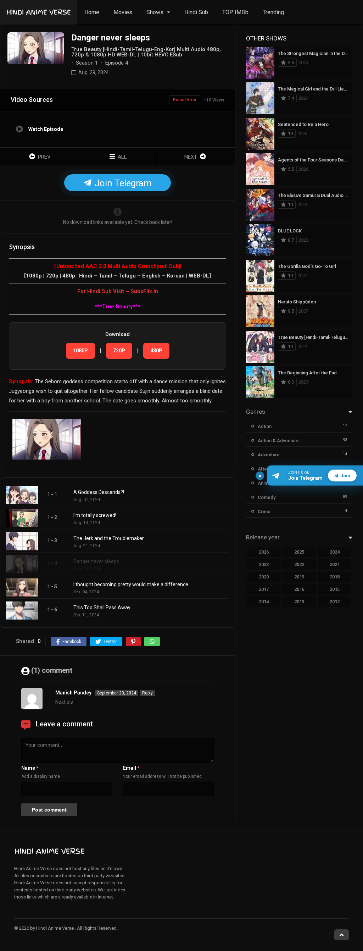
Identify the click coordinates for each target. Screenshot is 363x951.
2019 (299, 576)
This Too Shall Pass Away (101, 607)
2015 (335, 589)
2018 (335, 576)
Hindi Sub (196, 12)
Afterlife (266, 469)
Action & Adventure (278, 440)
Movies (122, 12)
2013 (299, 601)
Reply (147, 693)
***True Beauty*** (117, 306)
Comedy (266, 497)
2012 (335, 601)
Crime (264, 511)
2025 (299, 552)
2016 (299, 589)
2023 (264, 564)
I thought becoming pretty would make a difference (130, 584)
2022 (299, 564)
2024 (335, 552)
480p (156, 350)
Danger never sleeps (96, 561)
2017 (264, 589)
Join (345, 475)
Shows (154, 12)
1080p (80, 350)
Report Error (184, 99)
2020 (264, 576)
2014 (264, 601)
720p (119, 350)
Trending (273, 12)
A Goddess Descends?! (98, 492)
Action (265, 426)
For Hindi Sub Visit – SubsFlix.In (117, 291)
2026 (264, 552)
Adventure (269, 454)
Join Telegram (122, 183)
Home (91, 12)
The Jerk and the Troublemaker (108, 538)
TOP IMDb (235, 12)
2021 (335, 564)
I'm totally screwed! (94, 515)
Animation (268, 483)
